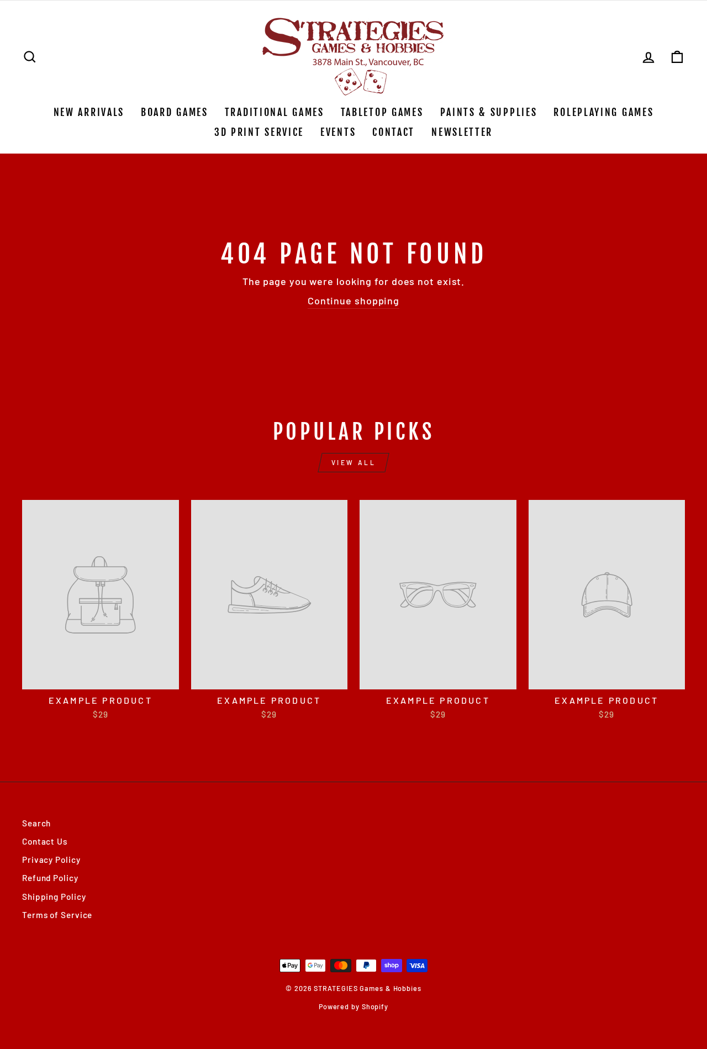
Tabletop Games (382, 112)
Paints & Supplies (488, 112)
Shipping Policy (54, 897)
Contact (393, 132)
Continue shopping (353, 300)
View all (353, 462)
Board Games (174, 112)
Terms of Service (57, 915)
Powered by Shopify (353, 1006)
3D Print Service (259, 132)
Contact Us (44, 841)
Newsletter (462, 132)
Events (338, 132)
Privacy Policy (51, 859)
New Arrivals (89, 112)
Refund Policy (50, 878)
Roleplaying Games (603, 112)
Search (36, 823)
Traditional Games (274, 112)
